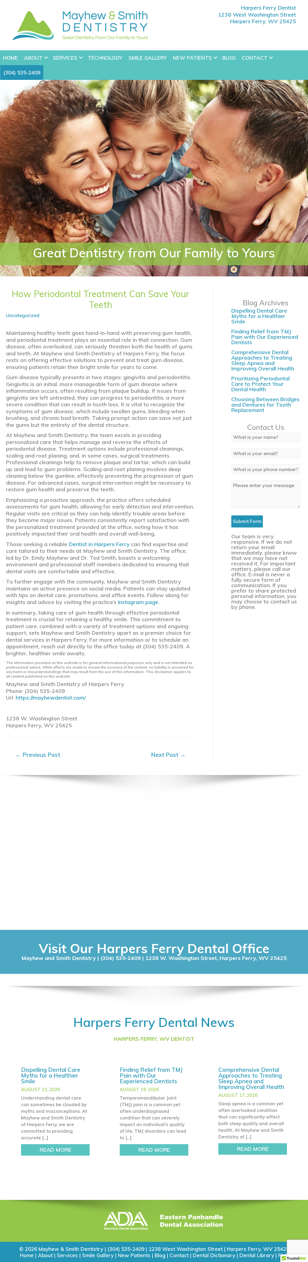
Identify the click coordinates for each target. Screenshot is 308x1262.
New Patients (192, 58)
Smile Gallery (147, 58)
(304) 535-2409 (21, 72)
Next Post (168, 754)
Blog (229, 58)
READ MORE (65, 1149)
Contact (254, 58)
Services (65, 58)
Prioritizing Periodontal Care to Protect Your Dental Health (260, 384)
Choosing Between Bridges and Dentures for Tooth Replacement (265, 405)
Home (10, 58)
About (33, 58)
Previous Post (37, 754)
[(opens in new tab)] (126, 1220)
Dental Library (256, 1255)
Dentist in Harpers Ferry (99, 544)
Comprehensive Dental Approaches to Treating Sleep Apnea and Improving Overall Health (262, 360)
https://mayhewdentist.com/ (51, 697)
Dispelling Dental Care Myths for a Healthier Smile (259, 316)
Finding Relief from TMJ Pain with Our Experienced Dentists (264, 337)
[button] (46, 57)
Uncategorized (22, 315)
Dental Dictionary (214, 1255)
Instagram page (138, 602)
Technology (105, 58)
